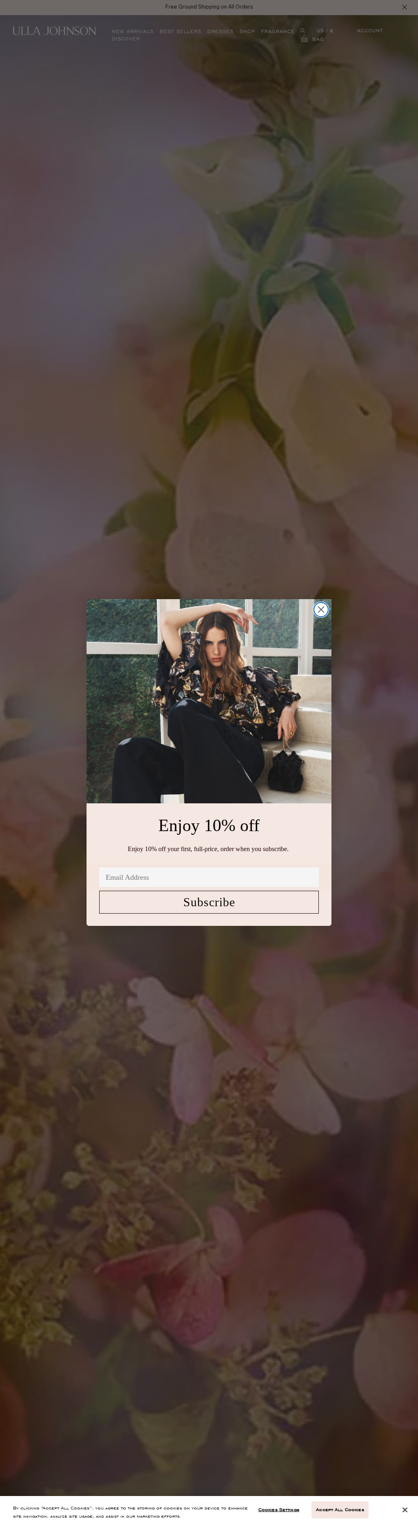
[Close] (405, 1510)
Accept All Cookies (340, 1509)
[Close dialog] (321, 609)
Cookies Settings (278, 1509)
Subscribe (209, 902)
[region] (209, 1510)
